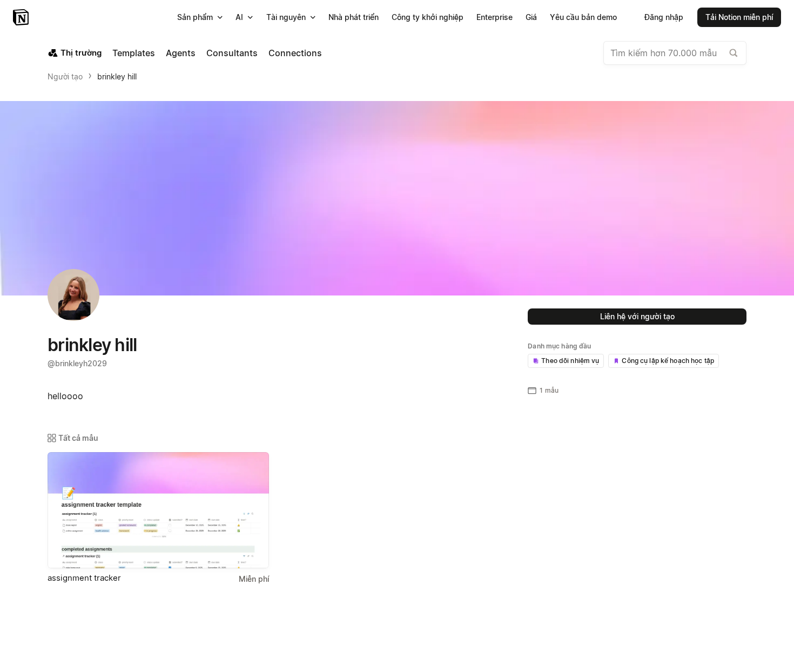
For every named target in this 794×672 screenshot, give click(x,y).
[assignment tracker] (158, 510)
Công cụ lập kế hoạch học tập (668, 361)
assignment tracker (84, 578)
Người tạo (65, 76)
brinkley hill (117, 76)
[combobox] (674, 53)
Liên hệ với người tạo (637, 316)
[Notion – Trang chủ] (22, 17)
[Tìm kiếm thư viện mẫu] (733, 53)
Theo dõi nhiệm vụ (570, 361)
